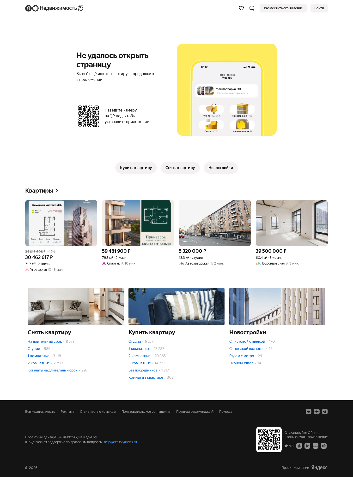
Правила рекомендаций (194, 411)
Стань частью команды (98, 411)
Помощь (225, 411)
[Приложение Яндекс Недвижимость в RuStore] (324, 446)
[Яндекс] (319, 467)
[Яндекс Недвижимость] (54, 8)
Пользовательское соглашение (146, 411)
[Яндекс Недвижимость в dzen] (317, 411)
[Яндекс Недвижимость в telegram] (325, 411)
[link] (319, 8)
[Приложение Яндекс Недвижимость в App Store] (299, 446)
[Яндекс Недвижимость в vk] (308, 411)
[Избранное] (241, 8)
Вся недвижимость (40, 411)
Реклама (67, 411)
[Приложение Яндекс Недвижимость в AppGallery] (315, 446)
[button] (252, 8)
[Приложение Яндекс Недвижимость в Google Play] (307, 446)
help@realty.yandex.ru (120, 442)
